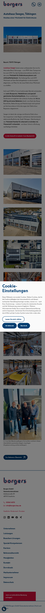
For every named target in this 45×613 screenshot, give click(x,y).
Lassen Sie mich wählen (13, 319)
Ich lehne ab (9, 326)
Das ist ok (24, 326)
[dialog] (22, 306)
